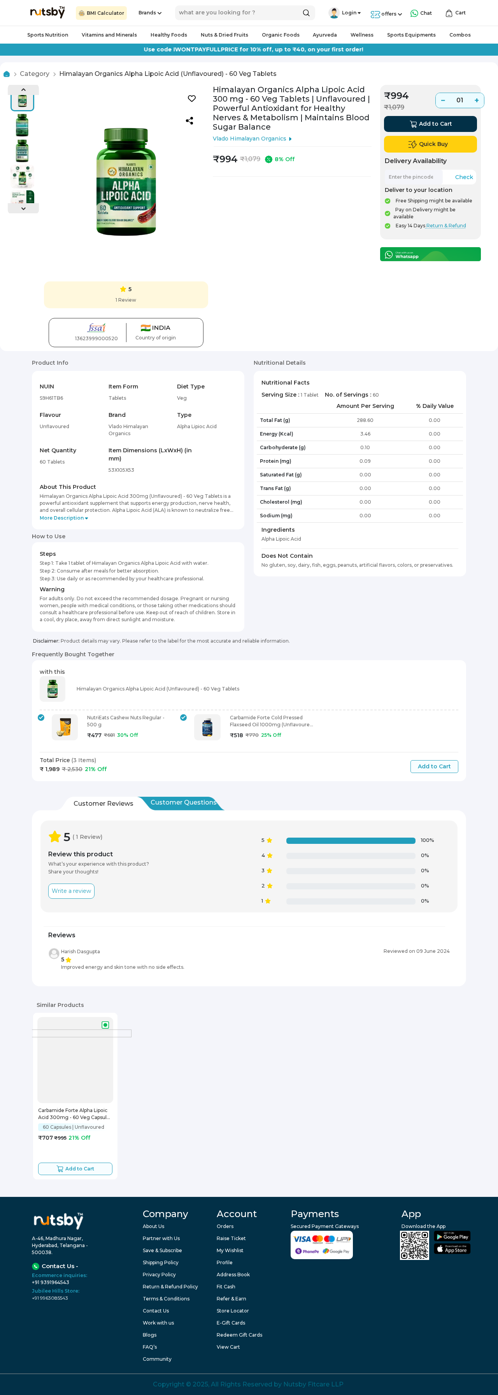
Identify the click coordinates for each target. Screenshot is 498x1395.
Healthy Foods (169, 35)
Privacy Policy (159, 1274)
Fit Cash (226, 1287)
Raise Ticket (231, 1238)
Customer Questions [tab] (184, 802)
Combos (460, 35)
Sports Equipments (411, 35)
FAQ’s (150, 1347)
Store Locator (233, 1311)
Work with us (158, 1323)
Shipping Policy (161, 1262)
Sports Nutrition (47, 35)
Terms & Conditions (166, 1299)
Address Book (233, 1274)
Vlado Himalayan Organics (249, 138)
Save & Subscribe (162, 1250)
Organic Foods (281, 35)
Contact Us (156, 1311)
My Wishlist (230, 1250)
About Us (153, 1226)
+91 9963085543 (50, 1298)
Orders (225, 1226)
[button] (334, 13)
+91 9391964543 (50, 1282)
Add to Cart (434, 766)
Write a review (71, 890)
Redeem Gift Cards (239, 1335)
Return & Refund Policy (170, 1287)
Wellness (362, 35)
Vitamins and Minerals (109, 35)
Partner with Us (161, 1238)
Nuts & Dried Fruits (224, 35)
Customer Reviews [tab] (103, 803)
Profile (225, 1262)
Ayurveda (325, 35)
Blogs (149, 1335)
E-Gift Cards (231, 1323)
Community (157, 1359)
